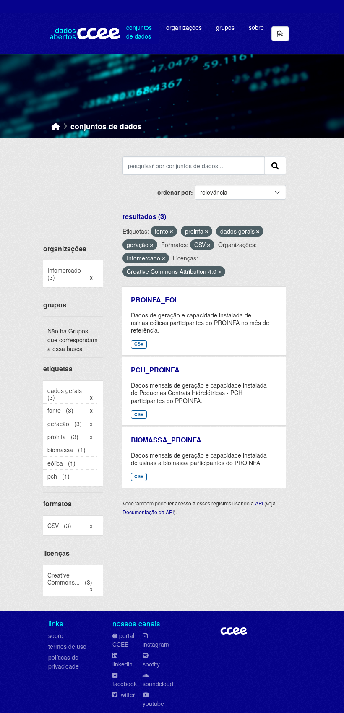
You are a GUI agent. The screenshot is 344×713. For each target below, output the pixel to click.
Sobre (256, 27)
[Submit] (279, 33)
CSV (138, 344)
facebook (124, 683)
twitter (127, 694)
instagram (156, 644)
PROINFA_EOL (155, 299)
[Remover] (171, 231)
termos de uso (67, 646)
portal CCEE (123, 639)
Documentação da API (148, 511)
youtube (153, 703)
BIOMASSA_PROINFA (166, 440)
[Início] (56, 126)
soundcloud (158, 683)
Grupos (225, 27)
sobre (55, 635)
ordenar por (174, 192)
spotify (151, 664)
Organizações (184, 27)
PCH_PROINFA (155, 370)
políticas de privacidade (63, 661)
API (259, 503)
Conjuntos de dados (139, 31)
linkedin (122, 664)
